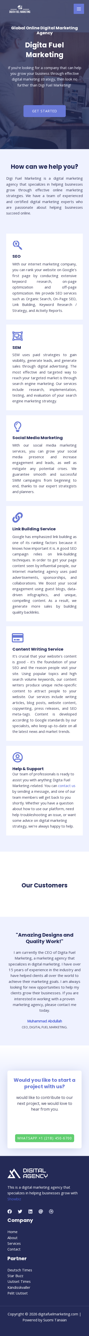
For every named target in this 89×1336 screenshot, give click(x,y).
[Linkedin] (30, 1211)
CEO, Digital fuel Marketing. (44, 1027)
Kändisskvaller (18, 1287)
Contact (14, 1249)
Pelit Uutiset (17, 1293)
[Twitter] (20, 1211)
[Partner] (41, 1211)
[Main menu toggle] (79, 9)
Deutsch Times (19, 1269)
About (12, 1237)
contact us (66, 785)
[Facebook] (9, 1211)
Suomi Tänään (55, 1319)
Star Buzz (15, 1275)
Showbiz (14, 1198)
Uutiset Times (19, 1281)
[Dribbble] (51, 1211)
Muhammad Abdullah (44, 1020)
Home (12, 1231)
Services (14, 1243)
